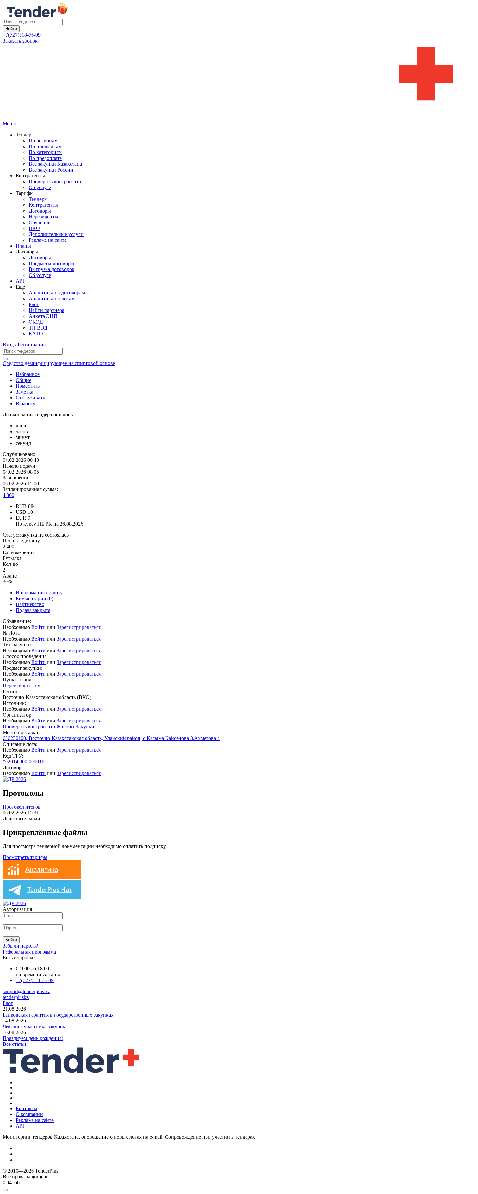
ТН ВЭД (38, 328)
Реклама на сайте (48, 240)
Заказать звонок (20, 41)
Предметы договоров (52, 263)
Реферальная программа (29, 951)
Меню (9, 123)
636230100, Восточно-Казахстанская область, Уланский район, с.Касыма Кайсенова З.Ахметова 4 (111, 738)
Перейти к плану (21, 685)
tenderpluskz (16, 997)
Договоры (40, 211)
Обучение (39, 222)
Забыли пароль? (20, 946)
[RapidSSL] (245, 1160)
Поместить (28, 386)
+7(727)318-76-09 (22, 35)
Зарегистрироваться (79, 627)
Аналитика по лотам (51, 298)
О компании (29, 1114)
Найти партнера (46, 310)
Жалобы (65, 726)
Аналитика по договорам (57, 292)
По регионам (43, 140)
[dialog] (239, 1188)
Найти (11, 28)
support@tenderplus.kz (26, 991)
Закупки (85, 726)
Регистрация (32, 344)
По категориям (45, 152)
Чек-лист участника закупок (34, 1026)
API (20, 281)
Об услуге (40, 187)
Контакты (26, 1108)
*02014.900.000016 (23, 761)
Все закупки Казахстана (55, 164)
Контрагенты (43, 205)
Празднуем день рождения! (33, 1038)
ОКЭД (36, 322)
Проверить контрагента (55, 181)
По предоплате (45, 158)
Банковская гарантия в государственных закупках (58, 1015)
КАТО (36, 333)
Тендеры (38, 199)
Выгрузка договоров (51, 269)
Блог (34, 304)
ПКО (34, 228)
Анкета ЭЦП (43, 316)
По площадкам (45, 146)
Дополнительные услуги (56, 234)
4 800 (8, 495)
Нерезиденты (43, 216)
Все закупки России (51, 170)
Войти (38, 627)
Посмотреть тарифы (25, 857)
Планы (23, 246)
